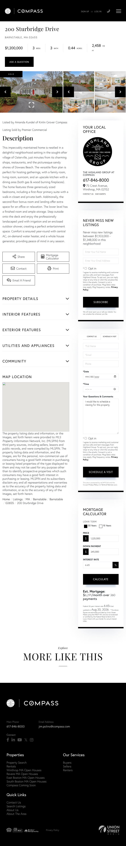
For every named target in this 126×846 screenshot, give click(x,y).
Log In (97, 12)
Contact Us (88, 194)
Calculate (100, 579)
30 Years (92, 525)
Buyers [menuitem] (67, 762)
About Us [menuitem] (13, 810)
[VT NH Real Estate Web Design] (109, 830)
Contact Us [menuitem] (14, 802)
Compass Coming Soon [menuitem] (21, 785)
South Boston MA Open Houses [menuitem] (26, 781)
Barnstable (39, 499)
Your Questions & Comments (98, 396)
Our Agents (100, 194)
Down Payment (92, 546)
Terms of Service (107, 485)
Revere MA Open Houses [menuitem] (22, 774)
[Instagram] (31, 740)
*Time (86, 384)
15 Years (107, 525)
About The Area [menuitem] (16, 814)
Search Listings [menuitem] (16, 806)
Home (6, 499)
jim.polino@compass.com (54, 726)
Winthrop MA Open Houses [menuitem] (24, 770)
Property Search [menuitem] (17, 762)
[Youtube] (19, 740)
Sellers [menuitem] (67, 766)
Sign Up (85, 12)
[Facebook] (8, 740)
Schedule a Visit (109, 336)
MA (28, 499)
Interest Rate (91, 559)
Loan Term (90, 521)
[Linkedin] (13, 740)
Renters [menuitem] (68, 770)
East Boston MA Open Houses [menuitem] (26, 778)
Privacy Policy (93, 485)
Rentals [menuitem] (11, 766)
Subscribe (101, 302)
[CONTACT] (19, 62)
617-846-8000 (96, 180)
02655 (10, 503)
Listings (18, 499)
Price (86, 532)
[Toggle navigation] (118, 11)
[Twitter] (25, 740)
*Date (86, 371)
